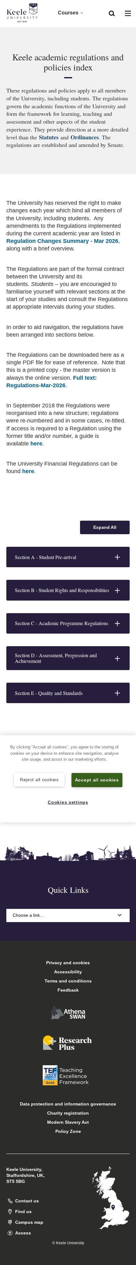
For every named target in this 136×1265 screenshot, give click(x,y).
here (36, 443)
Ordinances (85, 137)
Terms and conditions (68, 980)
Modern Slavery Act (68, 1122)
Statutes (49, 137)
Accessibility (68, 971)
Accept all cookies (97, 779)
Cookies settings (68, 802)
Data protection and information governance (68, 1103)
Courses (68, 12)
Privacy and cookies (68, 962)
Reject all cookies (39, 779)
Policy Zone (68, 1131)
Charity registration (68, 1113)
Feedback (68, 990)
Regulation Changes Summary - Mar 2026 (62, 241)
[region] (68, 778)
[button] (112, 13)
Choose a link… (28, 915)
